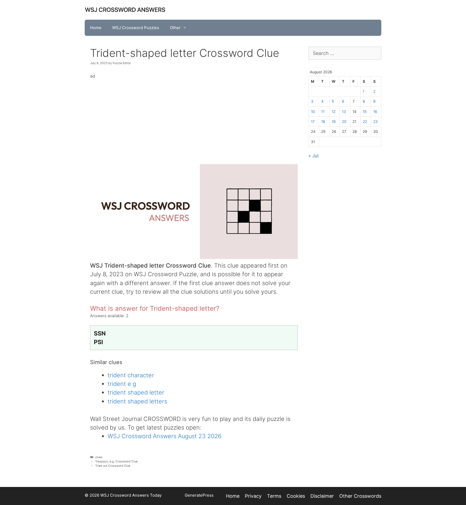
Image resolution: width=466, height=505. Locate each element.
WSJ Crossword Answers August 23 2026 (164, 436)
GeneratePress (199, 495)
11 (322, 111)
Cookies (296, 496)
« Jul (313, 155)
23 (375, 121)
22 (365, 121)
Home (95, 27)
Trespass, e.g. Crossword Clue (116, 461)
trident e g (122, 383)
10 (313, 111)
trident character (131, 375)
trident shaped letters (137, 401)
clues (98, 457)
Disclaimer (322, 496)
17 (313, 121)
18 (323, 121)
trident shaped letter (136, 392)
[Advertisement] (194, 117)
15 (364, 111)
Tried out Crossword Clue (112, 466)
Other (175, 27)
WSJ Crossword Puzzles (135, 27)
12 (333, 111)
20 (344, 121)
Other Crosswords (360, 496)
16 (375, 111)
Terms (274, 496)
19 (333, 121)
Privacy (253, 496)
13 (344, 111)
